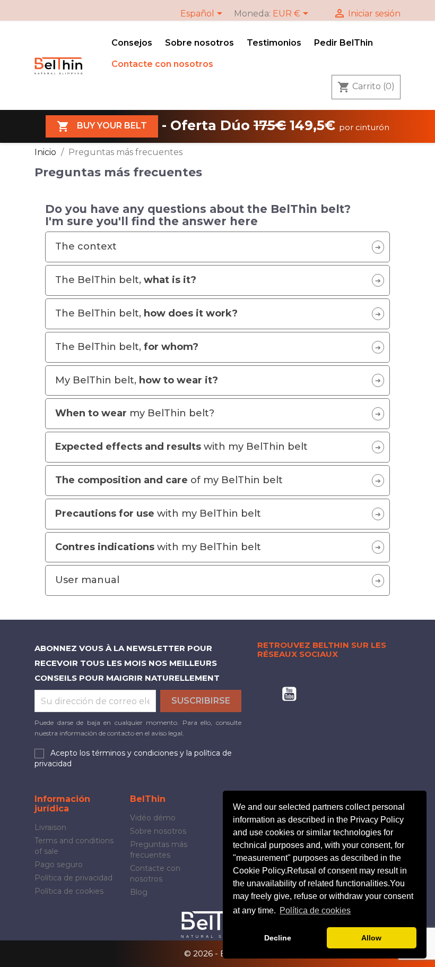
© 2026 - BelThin (217, 953)
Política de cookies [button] (315, 910)
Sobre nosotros (199, 43)
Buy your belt (102, 126)
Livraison (50, 827)
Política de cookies (68, 891)
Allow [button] (371, 938)
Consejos (131, 43)
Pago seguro (58, 864)
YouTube (289, 694)
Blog (138, 892)
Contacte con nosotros (162, 64)
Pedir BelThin (343, 43)
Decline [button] (277, 938)
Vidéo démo (153, 818)
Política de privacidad (73, 878)
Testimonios (274, 43)
